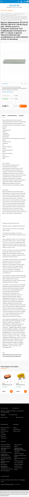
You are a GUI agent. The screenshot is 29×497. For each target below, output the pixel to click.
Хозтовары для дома (18, 460)
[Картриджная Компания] (17, 490)
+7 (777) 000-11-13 (15, 408)
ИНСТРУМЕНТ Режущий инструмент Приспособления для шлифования (12, 355)
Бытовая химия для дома (6, 452)
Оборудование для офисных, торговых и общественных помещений (20, 449)
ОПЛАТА (3, 432)
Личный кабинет (16, 429)
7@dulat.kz (3, 414)
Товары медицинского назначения (6, 449)
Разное (15, 469)
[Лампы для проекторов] (10, 492)
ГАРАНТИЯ (3, 436)
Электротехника (17, 466)
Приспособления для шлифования (8, 15)
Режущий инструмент (19, 13)
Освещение (16, 451)
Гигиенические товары (6, 457)
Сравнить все (4, 368)
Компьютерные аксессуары (7, 468)
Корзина (15, 427)
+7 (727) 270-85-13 (4, 408)
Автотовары (3, 450)
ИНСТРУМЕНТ (9, 13)
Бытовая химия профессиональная (5, 455)
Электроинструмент (18, 464)
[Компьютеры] (24, 494)
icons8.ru (23, 479)
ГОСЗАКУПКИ (4, 438)
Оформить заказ (16, 431)
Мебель (16, 446)
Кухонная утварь (18, 444)
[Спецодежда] (4, 495)
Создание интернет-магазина (7, 484)
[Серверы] (3, 494)
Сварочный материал (5, 444)
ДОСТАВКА (3, 434)
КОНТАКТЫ (3, 429)
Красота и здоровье (5, 470)
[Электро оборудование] (13, 494)
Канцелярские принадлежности (4, 467)
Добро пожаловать (5, 427)
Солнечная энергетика (6, 446)
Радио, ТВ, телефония (19, 453)
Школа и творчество (18, 462)
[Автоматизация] (4, 490)
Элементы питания (18, 467)
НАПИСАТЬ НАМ (4, 431)
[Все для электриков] (23, 492)
